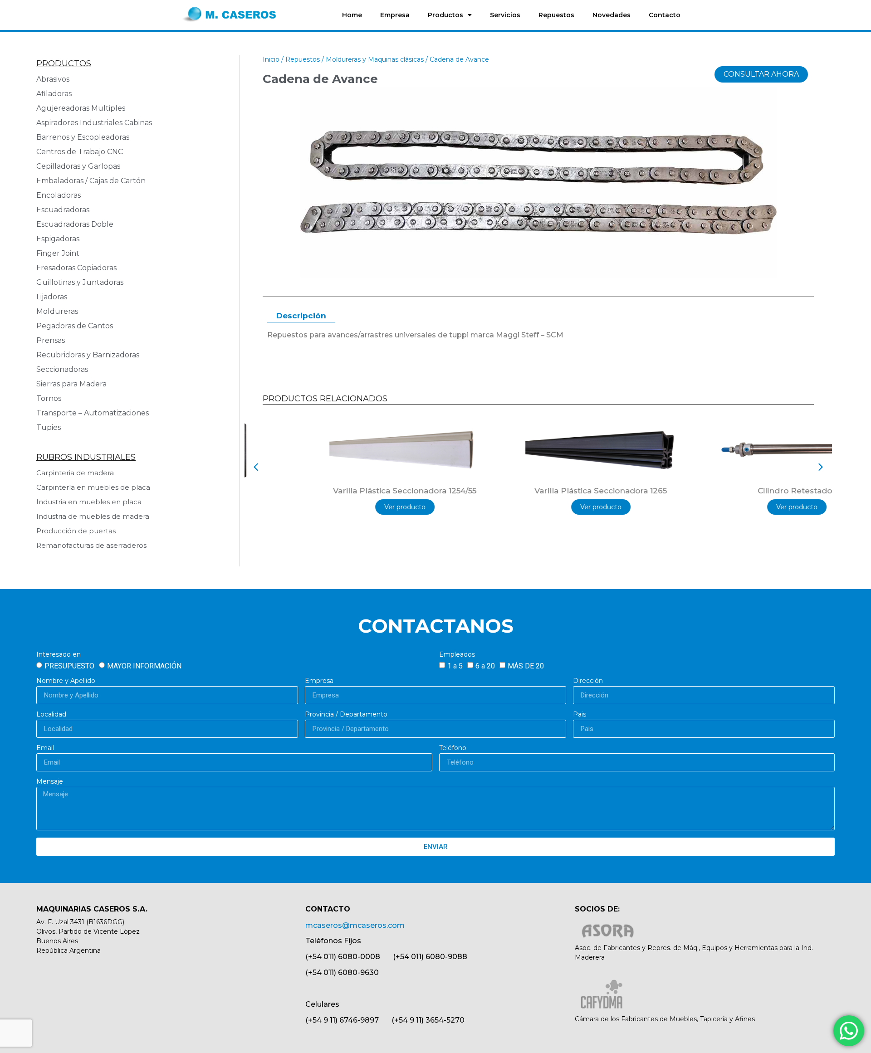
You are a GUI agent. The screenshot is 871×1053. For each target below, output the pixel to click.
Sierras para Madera (71, 384)
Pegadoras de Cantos (74, 326)
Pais (579, 714)
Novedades (611, 15)
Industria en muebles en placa (89, 501)
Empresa (395, 15)
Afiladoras (54, 93)
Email (45, 748)
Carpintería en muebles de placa (93, 487)
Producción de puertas (76, 530)
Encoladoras (58, 195)
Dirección (588, 681)
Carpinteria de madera (75, 472)
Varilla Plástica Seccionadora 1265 (538, 490)
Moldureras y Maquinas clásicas (375, 59)
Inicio (271, 59)
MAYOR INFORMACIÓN (144, 666)
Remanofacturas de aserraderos (91, 545)
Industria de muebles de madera (92, 516)
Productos (445, 15)
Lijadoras (51, 296)
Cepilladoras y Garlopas (78, 166)
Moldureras (57, 311)
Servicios (505, 15)
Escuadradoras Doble (74, 224)
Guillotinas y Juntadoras (79, 282)
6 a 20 (485, 666)
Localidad (51, 714)
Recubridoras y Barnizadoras (87, 355)
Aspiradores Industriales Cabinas (94, 122)
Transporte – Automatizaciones (92, 413)
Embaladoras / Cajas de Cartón (91, 180)
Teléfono (452, 748)
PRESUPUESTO (69, 666)
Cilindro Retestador (734, 490)
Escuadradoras (62, 209)
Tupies (48, 427)
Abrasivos (52, 79)
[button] (256, 467)
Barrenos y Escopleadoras (82, 137)
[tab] (301, 316)
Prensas (50, 340)
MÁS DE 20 (526, 666)
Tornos (48, 398)
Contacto (664, 15)
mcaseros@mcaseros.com (355, 925)
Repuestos (556, 15)
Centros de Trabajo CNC (79, 151)
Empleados (457, 654)
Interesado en (58, 654)
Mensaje (49, 781)
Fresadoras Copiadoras (76, 267)
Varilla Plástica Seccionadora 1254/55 (342, 490)
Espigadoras (57, 238)
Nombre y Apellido (65, 681)
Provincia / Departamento (346, 714)
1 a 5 (455, 666)
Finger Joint (57, 253)
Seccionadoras (62, 369)
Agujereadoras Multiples (82, 108)
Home (352, 15)
